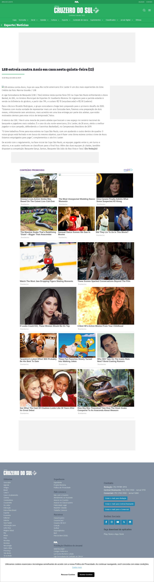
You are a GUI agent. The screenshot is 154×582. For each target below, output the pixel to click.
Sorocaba (22, 20)
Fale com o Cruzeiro (61, 495)
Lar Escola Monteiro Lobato (64, 554)
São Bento (7, 553)
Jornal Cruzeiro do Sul (77, 10)
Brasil (6, 490)
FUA (56, 542)
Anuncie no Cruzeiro (61, 500)
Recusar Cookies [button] (68, 575)
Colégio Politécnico (61, 551)
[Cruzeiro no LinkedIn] (130, 522)
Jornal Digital (126, 20)
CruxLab (56, 526)
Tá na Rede (8, 556)
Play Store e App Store (114, 534)
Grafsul (56, 528)
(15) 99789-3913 (120, 487)
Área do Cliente (7, 2)
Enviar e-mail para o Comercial (117, 509)
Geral (33, 20)
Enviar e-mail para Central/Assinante (119, 504)
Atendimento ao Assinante (63, 498)
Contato (149, 2)
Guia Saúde (8, 523)
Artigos (6, 488)
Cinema (6, 498)
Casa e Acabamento (11, 495)
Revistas (7, 543)
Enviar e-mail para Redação (115, 498)
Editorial (7, 518)
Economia (7, 515)
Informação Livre (10, 525)
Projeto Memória (60, 485)
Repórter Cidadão (60, 508)
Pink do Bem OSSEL (61, 536)
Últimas (138, 20)
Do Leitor (7, 505)
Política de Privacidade (62, 488)
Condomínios (8, 500)
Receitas (7, 541)
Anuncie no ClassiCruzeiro (63, 503)
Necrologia (8, 546)
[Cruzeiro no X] (124, 522)
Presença (7, 551)
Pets (5, 538)
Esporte (65, 20)
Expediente (58, 483)
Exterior (6, 520)
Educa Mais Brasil (10, 510)
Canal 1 (6, 493)
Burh (55, 533)
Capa (14, 20)
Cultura (54, 20)
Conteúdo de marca (80, 20)
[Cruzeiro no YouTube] (118, 522)
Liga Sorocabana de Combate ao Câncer (68, 556)
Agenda (6, 485)
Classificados (111, 20)
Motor (6, 536)
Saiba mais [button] (77, 567)
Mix (5, 533)
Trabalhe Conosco (60, 510)
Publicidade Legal (60, 505)
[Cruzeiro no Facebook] (106, 522)
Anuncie (141, 2)
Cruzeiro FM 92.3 (60, 523)
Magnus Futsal (9, 530)
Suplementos (95, 20)
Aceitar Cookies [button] (86, 575)
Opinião (43, 20)
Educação (7, 508)
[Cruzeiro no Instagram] (111, 522)
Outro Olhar (8, 548)
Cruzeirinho (8, 503)
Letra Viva (7, 528)
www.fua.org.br (59, 549)
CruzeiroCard (58, 521)
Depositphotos (59, 531)
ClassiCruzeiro (59, 518)
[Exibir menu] (149, 10)
